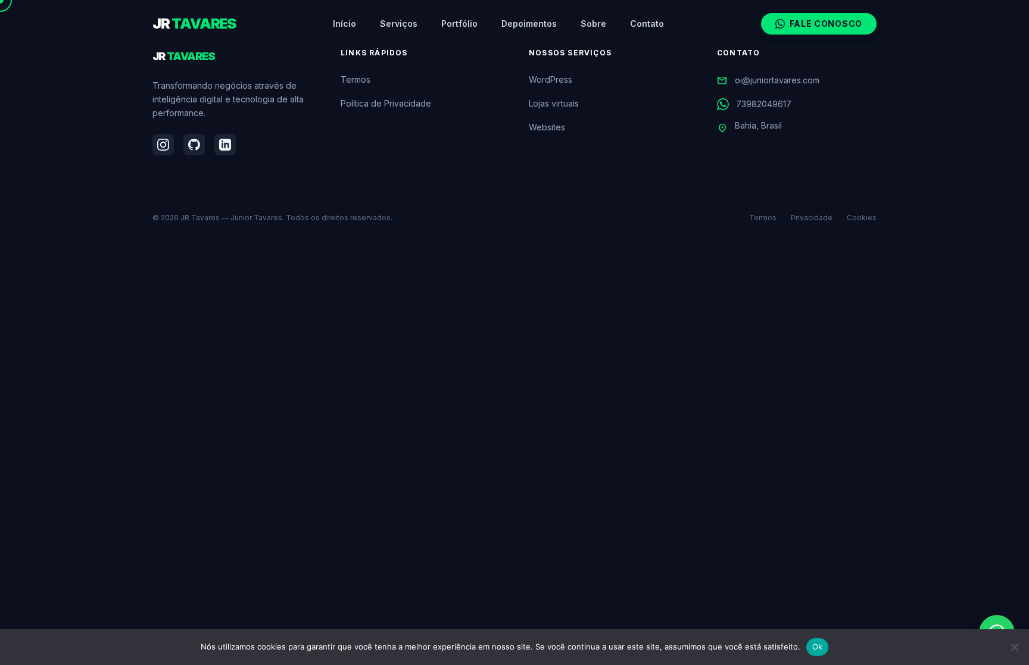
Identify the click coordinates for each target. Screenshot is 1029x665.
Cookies (862, 217)
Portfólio (459, 23)
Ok (817, 646)
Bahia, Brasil (749, 127)
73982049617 (763, 104)
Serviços (398, 23)
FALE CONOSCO (826, 23)
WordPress (550, 79)
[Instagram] (163, 144)
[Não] (1014, 647)
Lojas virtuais (554, 103)
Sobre (593, 23)
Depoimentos (529, 23)
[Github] (194, 144)
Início (344, 23)
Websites (547, 127)
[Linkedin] (225, 144)
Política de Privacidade (386, 103)
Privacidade (811, 217)
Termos (355, 79)
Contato (647, 23)
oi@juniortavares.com (768, 80)
